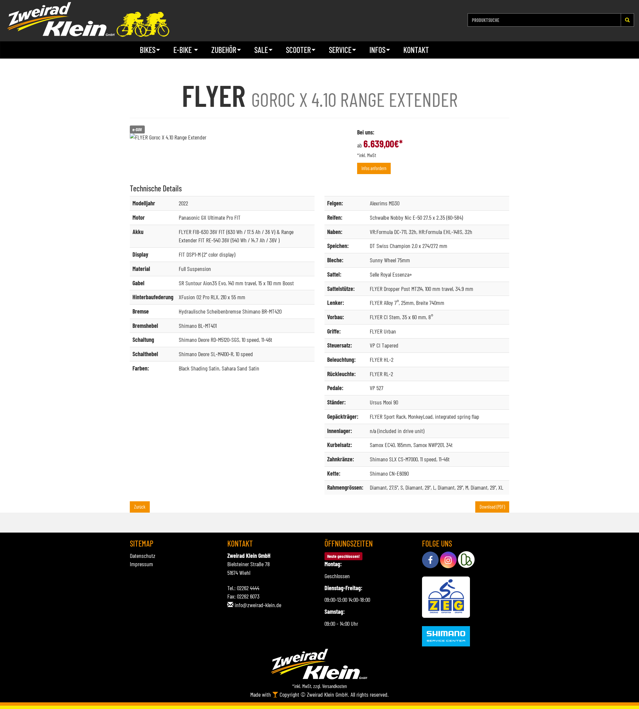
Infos (377, 50)
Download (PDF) (492, 507)
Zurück (139, 507)
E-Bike (183, 50)
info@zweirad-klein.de (258, 604)
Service (340, 50)
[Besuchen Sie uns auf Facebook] (430, 560)
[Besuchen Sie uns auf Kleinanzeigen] (466, 560)
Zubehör (223, 50)
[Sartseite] (88, 19)
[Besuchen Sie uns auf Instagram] (448, 560)
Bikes (147, 50)
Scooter (298, 50)
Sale (261, 50)
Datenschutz (142, 555)
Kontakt (416, 50)
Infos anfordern (373, 168)
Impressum (141, 564)
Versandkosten (334, 686)
